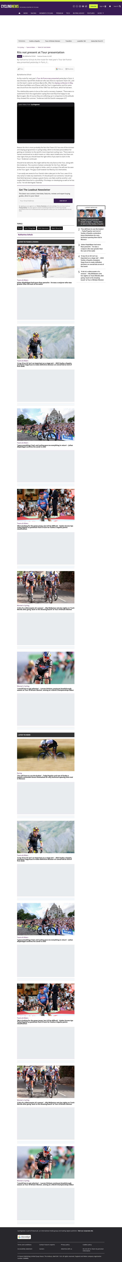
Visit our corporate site (85, 1231)
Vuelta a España (34, 41)
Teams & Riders (30, 47)
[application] (45, 123)
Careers (41, 1249)
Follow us (60, 69)
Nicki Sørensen (43, 228)
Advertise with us (66, 1249)
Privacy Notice (23, 208)
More (100, 13)
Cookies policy (87, 1245)
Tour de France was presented (48, 78)
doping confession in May (64, 83)
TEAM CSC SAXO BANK (44, 47)
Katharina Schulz (30, 56)
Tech (68, 13)
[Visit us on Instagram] (80, 6)
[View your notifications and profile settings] (110, 6)
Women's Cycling (46, 13)
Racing (33, 13)
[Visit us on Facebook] (74, 6)
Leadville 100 (81, 41)
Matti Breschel (57, 228)
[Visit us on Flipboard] (86, 6)
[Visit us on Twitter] (77, 6)
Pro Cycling (20, 47)
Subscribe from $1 (97, 41)
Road (20, 228)
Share (21, 69)
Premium (59, 13)
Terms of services (42, 206)
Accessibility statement (25, 1249)
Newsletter (71, 69)
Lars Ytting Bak (30, 228)
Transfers (69, 41)
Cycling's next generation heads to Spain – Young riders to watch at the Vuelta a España (92, 222)
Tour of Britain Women (52, 41)
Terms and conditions (24, 1245)
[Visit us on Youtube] (83, 6)
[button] (117, 6)
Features (91, 13)
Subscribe (93, 6)
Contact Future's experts (47, 1245)
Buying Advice (78, 13)
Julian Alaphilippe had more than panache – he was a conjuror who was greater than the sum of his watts (92, 248)
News (25, 13)
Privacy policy (65, 1245)
